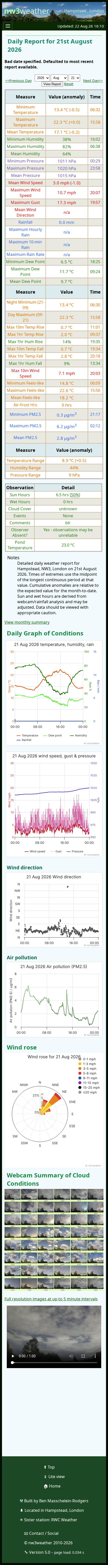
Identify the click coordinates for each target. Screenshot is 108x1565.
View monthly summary (27, 622)
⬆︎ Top (49, 1467)
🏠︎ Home (52, 1486)
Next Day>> (93, 80)
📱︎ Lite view (54, 1476)
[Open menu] (8, 26)
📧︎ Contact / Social (41, 1533)
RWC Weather (64, 1520)
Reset (68, 83)
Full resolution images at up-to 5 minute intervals (51, 1299)
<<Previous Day (18, 80)
